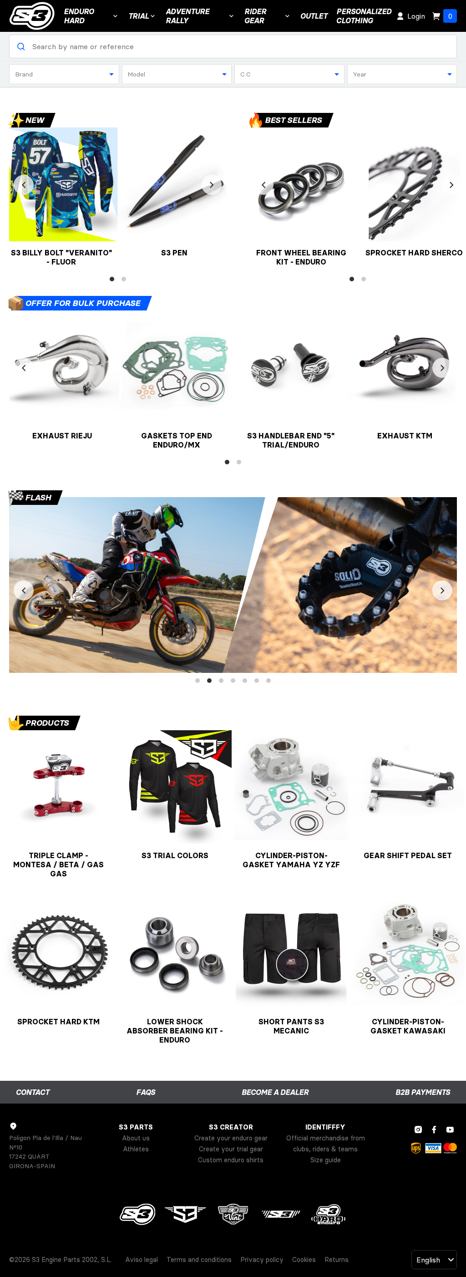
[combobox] (64, 74)
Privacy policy (262, 1260)
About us (136, 1138)
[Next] (212, 185)
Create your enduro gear (231, 1138)
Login (416, 15)
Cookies (304, 1260)
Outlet (313, 15)
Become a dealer (275, 1092)
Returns (336, 1260)
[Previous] (24, 185)
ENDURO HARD (79, 16)
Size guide (325, 1160)
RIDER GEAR (255, 16)
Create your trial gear (231, 1149)
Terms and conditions (199, 1260)
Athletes (136, 1149)
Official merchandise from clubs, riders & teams (325, 1143)
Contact (32, 1092)
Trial (138, 15)
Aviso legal (141, 1260)
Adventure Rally (187, 16)
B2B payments (422, 1092)
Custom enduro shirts (230, 1160)
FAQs (145, 1092)
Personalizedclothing (363, 16)
